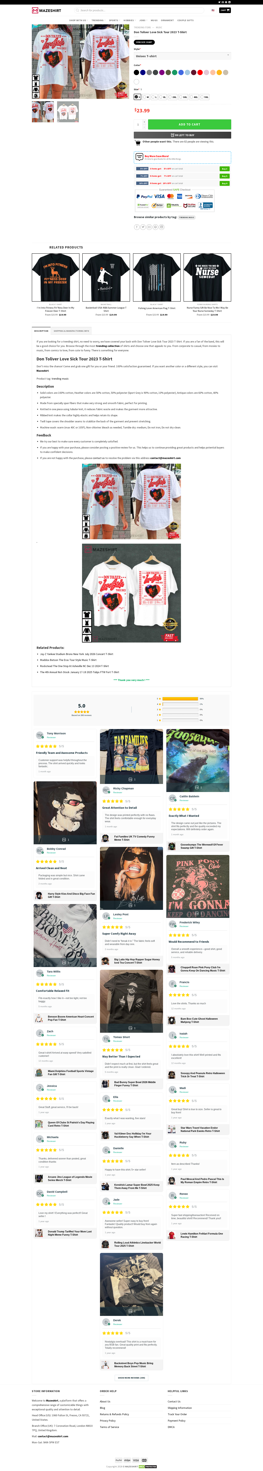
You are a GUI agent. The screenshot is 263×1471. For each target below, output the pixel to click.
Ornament (167, 20)
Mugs (154, 20)
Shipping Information (180, 1408)
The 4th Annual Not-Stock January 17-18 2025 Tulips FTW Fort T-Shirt (79, 672)
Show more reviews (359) (131, 1377)
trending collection (108, 346)
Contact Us (174, 1401)
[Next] (123, 61)
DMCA (171, 1427)
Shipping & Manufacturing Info (71, 331)
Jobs (142, 20)
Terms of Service (109, 1427)
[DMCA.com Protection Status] (148, 1466)
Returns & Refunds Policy (114, 1414)
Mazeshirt (43, 370)
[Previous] (37, 61)
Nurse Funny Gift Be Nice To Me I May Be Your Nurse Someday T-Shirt (207, 309)
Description (41, 331)
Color (137, 65)
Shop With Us (77, 20)
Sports (113, 20)
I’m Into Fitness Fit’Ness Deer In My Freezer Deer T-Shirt (55, 309)
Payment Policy (176, 1420)
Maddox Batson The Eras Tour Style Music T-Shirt (68, 660)
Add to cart (189, 124)
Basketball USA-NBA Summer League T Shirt (106, 309)
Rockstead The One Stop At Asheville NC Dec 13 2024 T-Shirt (74, 666)
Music (159, 27)
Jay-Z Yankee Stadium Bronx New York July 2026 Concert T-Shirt (76, 654)
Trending (97, 20)
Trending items (142, 27)
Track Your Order (177, 1414)
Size (136, 89)
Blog (102, 1408)
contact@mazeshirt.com (165, 458)
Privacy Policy (108, 1420)
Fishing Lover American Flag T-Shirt (156, 308)
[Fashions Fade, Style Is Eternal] (47, 10)
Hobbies (129, 20)
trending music (186, 217)
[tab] (41, 331)
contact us (99, 458)
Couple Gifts (185, 20)
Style (137, 48)
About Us (105, 1401)
